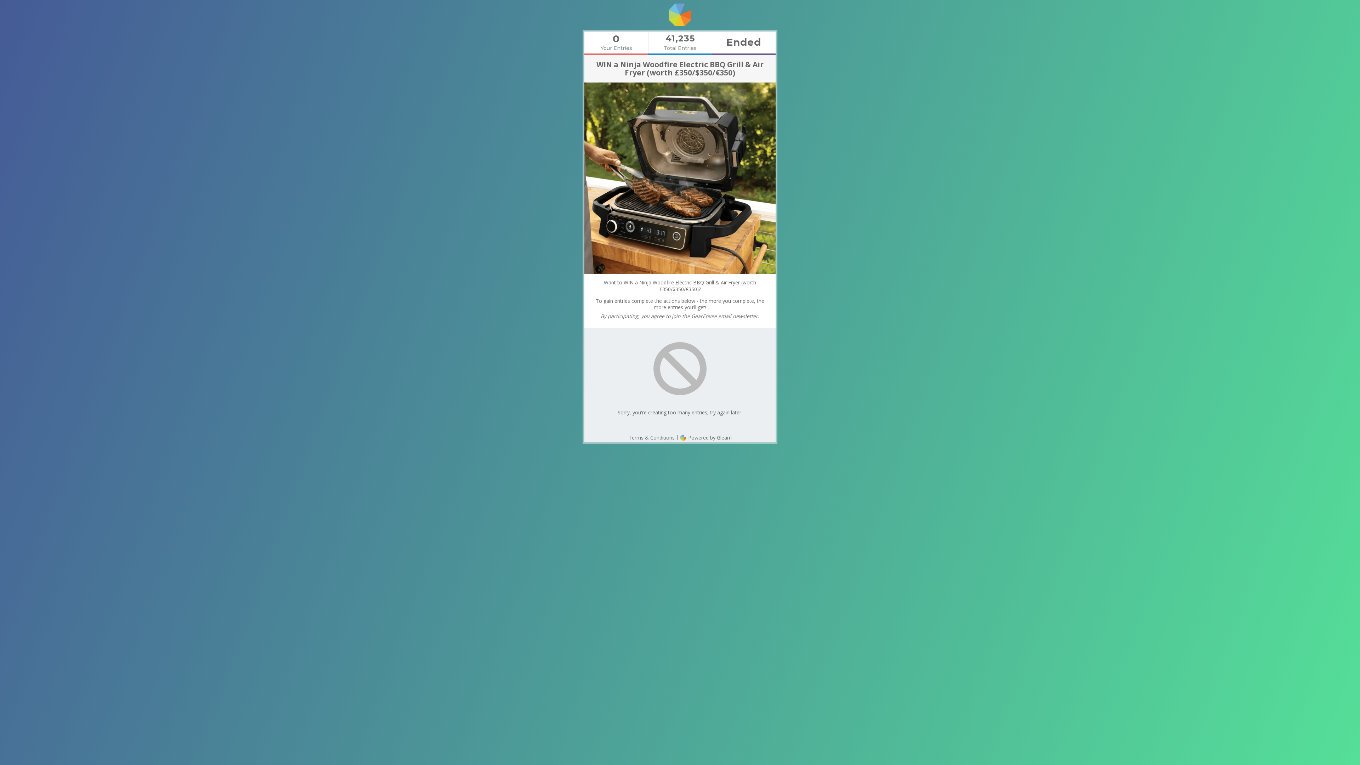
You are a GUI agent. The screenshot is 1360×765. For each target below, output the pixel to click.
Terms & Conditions (652, 437)
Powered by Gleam (709, 437)
